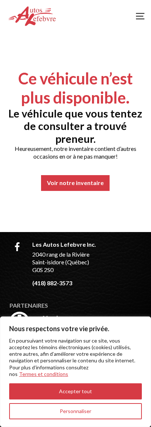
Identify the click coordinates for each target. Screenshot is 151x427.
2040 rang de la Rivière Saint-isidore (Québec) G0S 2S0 (60, 262)
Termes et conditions (43, 374)
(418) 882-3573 (52, 282)
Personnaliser (75, 411)
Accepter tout (75, 391)
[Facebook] (17, 246)
